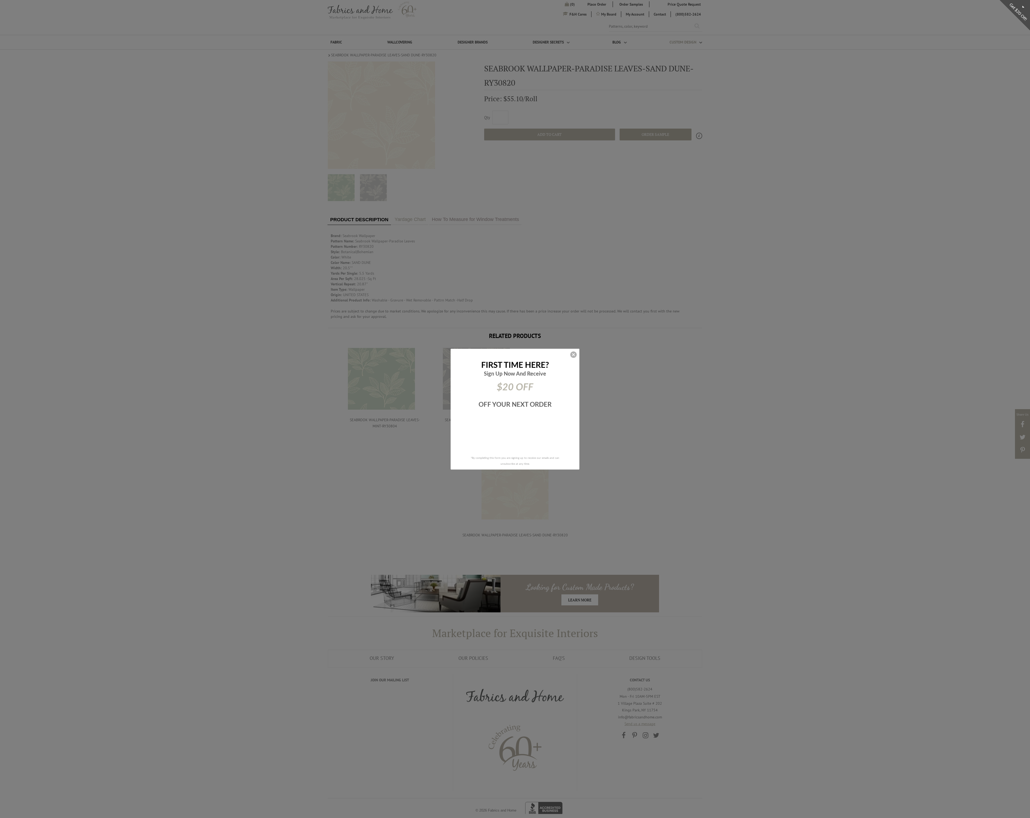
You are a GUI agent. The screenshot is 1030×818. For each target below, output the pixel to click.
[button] (573, 354)
